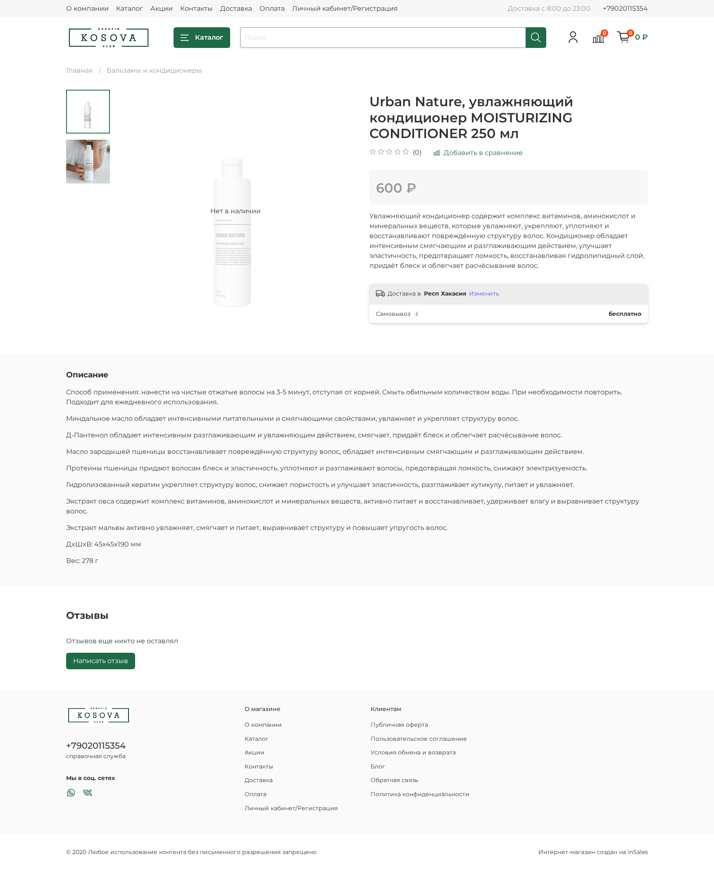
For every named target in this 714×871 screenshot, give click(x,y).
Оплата (272, 8)
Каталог (129, 8)
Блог (378, 766)
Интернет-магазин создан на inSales (593, 852)
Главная (79, 70)
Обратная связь (394, 780)
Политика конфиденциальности (420, 794)
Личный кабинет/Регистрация (345, 8)
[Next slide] (340, 211)
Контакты (196, 8)
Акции (161, 8)
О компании (87, 8)
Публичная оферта (399, 724)
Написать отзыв (100, 661)
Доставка (236, 8)
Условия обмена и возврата (413, 752)
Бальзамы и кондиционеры (154, 70)
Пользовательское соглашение (419, 738)
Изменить (484, 293)
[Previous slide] (130, 211)
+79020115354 (625, 8)
